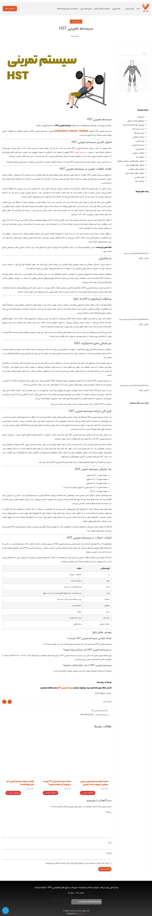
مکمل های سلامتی (136, 169)
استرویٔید (140, 116)
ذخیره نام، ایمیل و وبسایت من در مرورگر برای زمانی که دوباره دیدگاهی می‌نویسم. (77, 863)
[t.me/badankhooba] (74, 902)
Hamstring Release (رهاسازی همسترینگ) (134, 319)
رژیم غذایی (140, 141)
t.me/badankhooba (89, 902)
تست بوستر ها (138, 128)
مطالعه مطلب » (87, 792)
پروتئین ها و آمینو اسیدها (133, 124)
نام (109, 843)
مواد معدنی (139, 177)
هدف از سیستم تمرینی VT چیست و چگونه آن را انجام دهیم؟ (57, 783)
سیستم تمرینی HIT (66, 687)
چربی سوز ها (139, 132)
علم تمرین (140, 149)
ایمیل (108, 853)
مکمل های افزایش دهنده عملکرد (130, 161)
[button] (132, 407)
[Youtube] (59, 901)
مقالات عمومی (138, 153)
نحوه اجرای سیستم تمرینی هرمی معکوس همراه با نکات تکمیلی (94, 783)
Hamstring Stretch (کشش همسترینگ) (134, 385)
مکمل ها (140, 157)
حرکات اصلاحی (138, 136)
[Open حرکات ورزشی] (123, 8)
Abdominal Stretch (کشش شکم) (136, 253)
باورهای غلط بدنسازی (136, 120)
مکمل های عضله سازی (135, 173)
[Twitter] (53, 901)
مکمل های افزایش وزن (135, 165)
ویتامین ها (139, 181)
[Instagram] (66, 901)
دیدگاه (108, 812)
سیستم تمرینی (76, 22)
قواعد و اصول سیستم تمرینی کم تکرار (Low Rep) (20, 783)
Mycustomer (80, 913)
